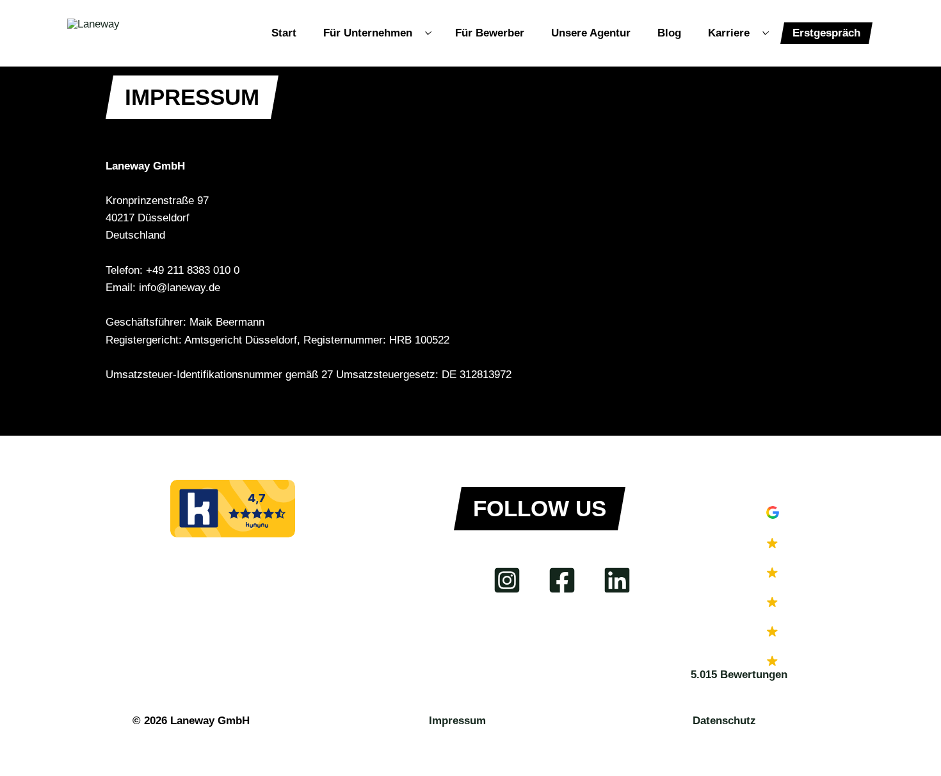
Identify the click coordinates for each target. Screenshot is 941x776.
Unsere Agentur (591, 33)
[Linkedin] (617, 580)
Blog (669, 33)
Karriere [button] (729, 33)
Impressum (457, 721)
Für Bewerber (489, 33)
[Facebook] (562, 580)
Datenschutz (724, 721)
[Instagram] (507, 580)
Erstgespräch (826, 33)
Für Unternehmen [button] (367, 33)
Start (283, 33)
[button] (773, 594)
